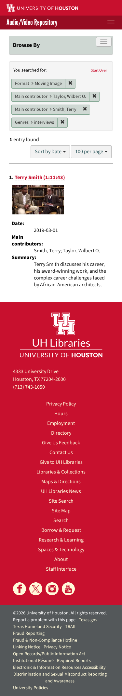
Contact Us (61, 452)
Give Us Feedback (61, 442)
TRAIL (70, 626)
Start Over (99, 70)
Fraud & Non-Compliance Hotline (45, 640)
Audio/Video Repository (32, 22)
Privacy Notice (57, 647)
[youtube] (68, 588)
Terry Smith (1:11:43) (40, 177)
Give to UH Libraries (61, 462)
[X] (35, 588)
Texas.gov (88, 620)
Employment (61, 423)
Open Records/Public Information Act (49, 654)
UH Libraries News (61, 491)
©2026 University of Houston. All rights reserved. (60, 613)
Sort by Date (48, 151)
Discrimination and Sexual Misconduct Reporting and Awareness (60, 677)
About (61, 559)
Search (61, 520)
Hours (61, 413)
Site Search (61, 501)
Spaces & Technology (61, 549)
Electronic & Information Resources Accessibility (59, 667)
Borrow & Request (61, 530)
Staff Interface (61, 569)
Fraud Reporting (29, 633)
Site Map (61, 510)
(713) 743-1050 (29, 387)
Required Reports (74, 660)
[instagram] (52, 588)
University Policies (30, 688)
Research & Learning (61, 539)
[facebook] (19, 588)
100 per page (89, 151)
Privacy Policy (61, 403)
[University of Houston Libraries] (61, 335)
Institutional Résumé (33, 660)
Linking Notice (26, 647)
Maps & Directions (61, 481)
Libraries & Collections (61, 471)
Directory (61, 433)
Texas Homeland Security (37, 626)
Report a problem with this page (44, 620)
